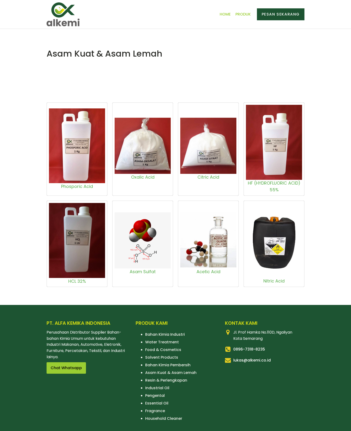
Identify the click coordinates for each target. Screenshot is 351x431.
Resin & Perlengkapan (166, 380)
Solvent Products (161, 357)
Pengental (155, 395)
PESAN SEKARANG (281, 14)
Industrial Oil (157, 388)
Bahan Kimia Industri (165, 334)
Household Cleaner (163, 418)
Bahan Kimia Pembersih (168, 365)
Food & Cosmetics (163, 349)
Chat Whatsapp (66, 368)
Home (225, 14)
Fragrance (155, 411)
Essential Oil (156, 403)
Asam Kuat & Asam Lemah (171, 372)
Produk (243, 14)
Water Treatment (162, 342)
